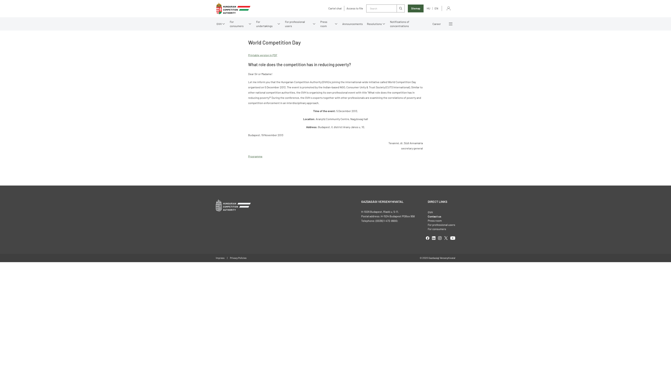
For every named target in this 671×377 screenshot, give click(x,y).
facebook (427, 238)
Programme (255, 156)
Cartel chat (335, 8)
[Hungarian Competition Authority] (233, 8)
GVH (219, 23)
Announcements (352, 23)
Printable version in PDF (262, 55)
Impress (220, 257)
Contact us (434, 216)
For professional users (295, 24)
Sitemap (415, 8)
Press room (323, 24)
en (436, 8)
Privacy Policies (238, 257)
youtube (452, 238)
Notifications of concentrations (399, 24)
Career (436, 23)
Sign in (448, 8)
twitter (446, 238)
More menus (450, 23)
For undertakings (264, 24)
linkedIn (433, 238)
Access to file (355, 8)
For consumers (437, 229)
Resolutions (374, 23)
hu (428, 8)
